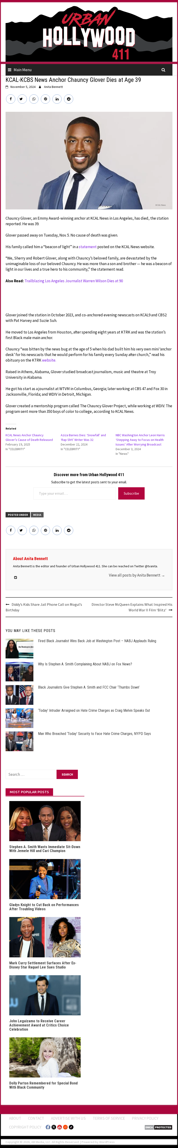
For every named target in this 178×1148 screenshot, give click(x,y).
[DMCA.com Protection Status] (158, 1126)
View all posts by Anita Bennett (137, 575)
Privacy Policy (145, 1118)
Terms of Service (109, 1118)
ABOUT (15, 1118)
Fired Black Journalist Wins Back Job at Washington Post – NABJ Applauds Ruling (97, 641)
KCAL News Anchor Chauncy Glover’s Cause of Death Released (29, 437)
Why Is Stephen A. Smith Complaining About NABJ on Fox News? (85, 664)
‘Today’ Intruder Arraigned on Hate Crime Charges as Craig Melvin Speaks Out (94, 710)
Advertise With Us (68, 1118)
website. (49, 360)
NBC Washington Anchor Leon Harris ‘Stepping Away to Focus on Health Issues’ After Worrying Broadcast (140, 439)
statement (88, 246)
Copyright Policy (25, 1127)
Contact (36, 1118)
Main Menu (23, 69)
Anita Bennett (53, 87)
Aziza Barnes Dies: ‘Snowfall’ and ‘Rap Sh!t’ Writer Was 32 (83, 437)
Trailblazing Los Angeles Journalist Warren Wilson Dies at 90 (74, 280)
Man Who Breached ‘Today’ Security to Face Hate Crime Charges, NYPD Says (94, 733)
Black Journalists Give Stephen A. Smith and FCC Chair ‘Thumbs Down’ (89, 687)
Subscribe (131, 493)
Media (37, 514)
